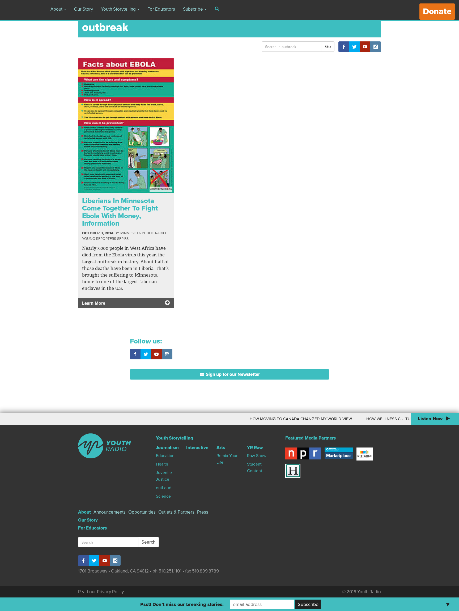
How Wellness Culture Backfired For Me (398, 418)
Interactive (197, 447)
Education (165, 455)
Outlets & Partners (176, 512)
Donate (437, 11)
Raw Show (256, 455)
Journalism (167, 447)
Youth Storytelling (119, 9)
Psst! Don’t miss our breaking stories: (182, 604)
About (56, 9)
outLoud (163, 487)
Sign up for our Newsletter (232, 374)
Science (163, 496)
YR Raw (255, 447)
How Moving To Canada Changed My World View (290, 418)
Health (162, 464)
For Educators (161, 9)
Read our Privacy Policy (101, 592)
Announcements (110, 512)
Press (202, 512)
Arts (220, 447)
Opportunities (142, 512)
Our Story (83, 9)
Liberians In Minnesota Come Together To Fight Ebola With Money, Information (120, 212)
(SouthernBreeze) (161, 189)
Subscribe (193, 9)
